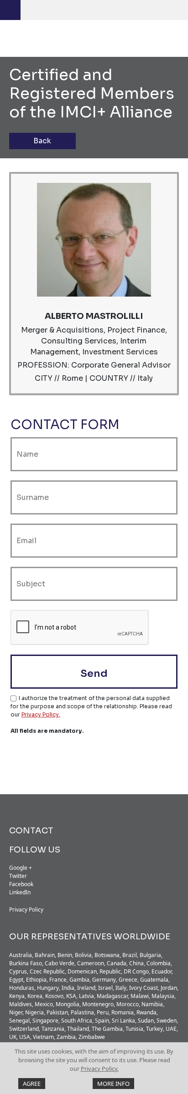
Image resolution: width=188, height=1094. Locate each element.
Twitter (18, 876)
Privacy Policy (26, 909)
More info (113, 1083)
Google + (20, 868)
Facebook (21, 884)
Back (42, 141)
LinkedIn (20, 892)
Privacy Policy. (100, 1068)
